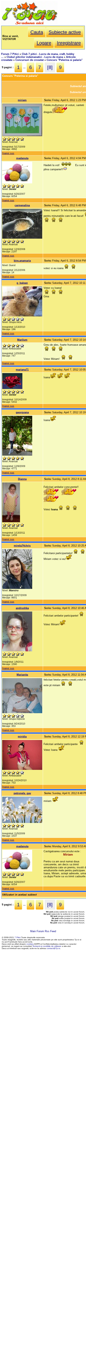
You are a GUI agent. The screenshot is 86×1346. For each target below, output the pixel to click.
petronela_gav (22, 793)
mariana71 (22, 369)
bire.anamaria (22, 260)
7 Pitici (18, 937)
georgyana (22, 412)
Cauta (36, 32)
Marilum (22, 339)
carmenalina (22, 205)
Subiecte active (65, 32)
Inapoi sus (8, 153)
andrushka (22, 608)
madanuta (22, 158)
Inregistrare (69, 43)
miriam (22, 100)
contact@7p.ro (53, 948)
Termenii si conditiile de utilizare (46, 946)
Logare (44, 43)
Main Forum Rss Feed (43, 931)
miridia (22, 736)
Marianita (22, 674)
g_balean (22, 282)
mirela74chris (22, 545)
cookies (29, 944)
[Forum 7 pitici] (29, 24)
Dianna (22, 479)
